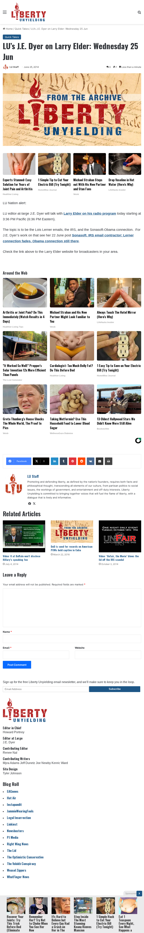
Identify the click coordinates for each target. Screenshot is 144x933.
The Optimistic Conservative (25, 857)
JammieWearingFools (20, 811)
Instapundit (14, 804)
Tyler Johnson (12, 773)
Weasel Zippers (16, 870)
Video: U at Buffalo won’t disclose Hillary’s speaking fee (21, 558)
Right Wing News (17, 844)
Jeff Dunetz (27, 763)
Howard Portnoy (13, 732)
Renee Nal (10, 752)
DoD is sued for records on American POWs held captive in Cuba (71, 548)
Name (7, 631)
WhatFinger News (18, 876)
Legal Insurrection (19, 817)
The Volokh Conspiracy (21, 863)
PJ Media (12, 837)
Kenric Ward (60, 763)
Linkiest (12, 824)
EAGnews (12, 791)
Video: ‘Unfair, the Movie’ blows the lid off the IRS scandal (119, 558)
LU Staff (14, 67)
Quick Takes (22, 28)
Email (7, 647)
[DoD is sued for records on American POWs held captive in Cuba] (72, 531)
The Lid (11, 850)
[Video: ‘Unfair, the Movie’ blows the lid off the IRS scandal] (120, 536)
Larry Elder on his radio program (90, 213)
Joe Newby (43, 763)
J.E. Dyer (9, 742)
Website (80, 647)
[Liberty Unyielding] (28, 12)
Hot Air (11, 798)
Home (9, 28)
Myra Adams (11, 763)
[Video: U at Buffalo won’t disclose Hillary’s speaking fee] (24, 536)
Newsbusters (15, 830)
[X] (34, 503)
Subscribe (115, 689)
